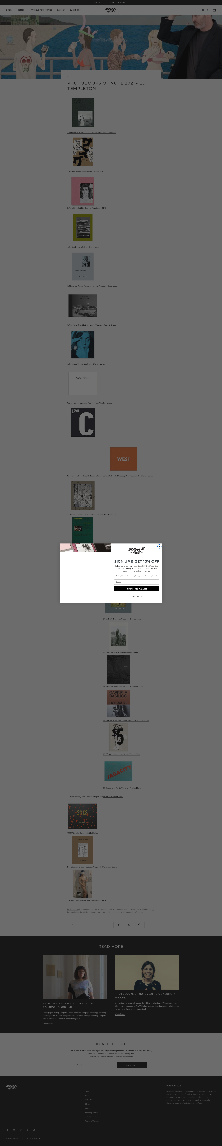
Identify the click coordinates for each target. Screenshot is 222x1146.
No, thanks (136, 596)
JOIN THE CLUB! (136, 588)
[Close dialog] (159, 546)
